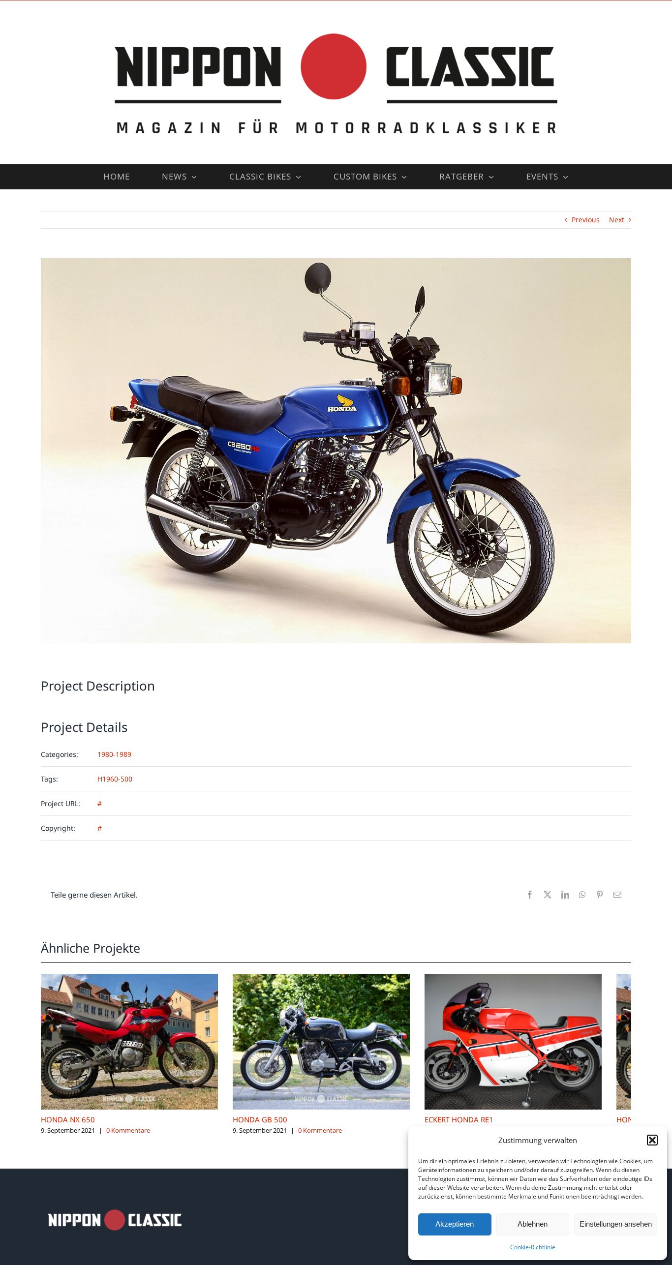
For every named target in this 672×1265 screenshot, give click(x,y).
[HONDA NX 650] (134, 978)
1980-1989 (114, 754)
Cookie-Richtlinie (532, 1247)
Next (616, 219)
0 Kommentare (128, 1137)
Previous (586, 219)
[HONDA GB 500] (336, 978)
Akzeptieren (454, 1224)
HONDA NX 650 (68, 1127)
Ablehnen (533, 1224)
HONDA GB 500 (270, 1127)
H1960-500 (114, 778)
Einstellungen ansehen (616, 1224)
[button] (652, 1140)
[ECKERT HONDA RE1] (537, 978)
